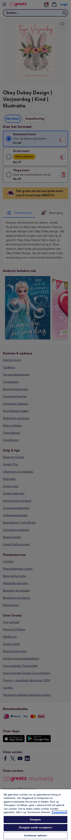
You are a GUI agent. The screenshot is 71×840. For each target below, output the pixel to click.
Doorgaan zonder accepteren (35, 827)
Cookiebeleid (59, 812)
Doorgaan (35, 819)
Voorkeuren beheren (35, 835)
